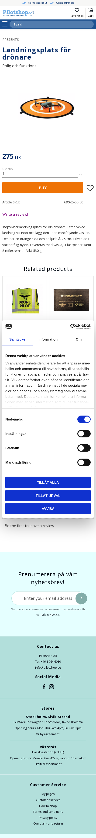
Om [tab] (79, 339)
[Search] (90, 24)
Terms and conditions (48, 812)
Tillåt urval (48, 495)
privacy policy (50, 615)
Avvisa (48, 509)
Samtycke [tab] (17, 339)
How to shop (48, 806)
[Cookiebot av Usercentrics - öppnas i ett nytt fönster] (70, 326)
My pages (48, 794)
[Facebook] (44, 687)
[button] (6, 24)
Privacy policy (48, 818)
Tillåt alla (48, 482)
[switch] (84, 433)
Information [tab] (48, 339)
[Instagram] (51, 687)
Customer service (48, 800)
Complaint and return (48, 823)
